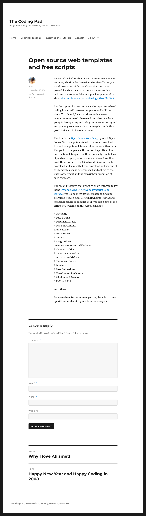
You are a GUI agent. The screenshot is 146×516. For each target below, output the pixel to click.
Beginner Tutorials (31, 37)
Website (33, 411)
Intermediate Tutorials (58, 37)
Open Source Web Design (85, 138)
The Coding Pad (25, 21)
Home (13, 37)
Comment (35, 340)
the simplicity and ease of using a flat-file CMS (87, 98)
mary (31, 86)
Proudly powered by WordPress (55, 503)
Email (33, 397)
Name (33, 383)
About (91, 37)
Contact (79, 37)
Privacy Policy (32, 503)
